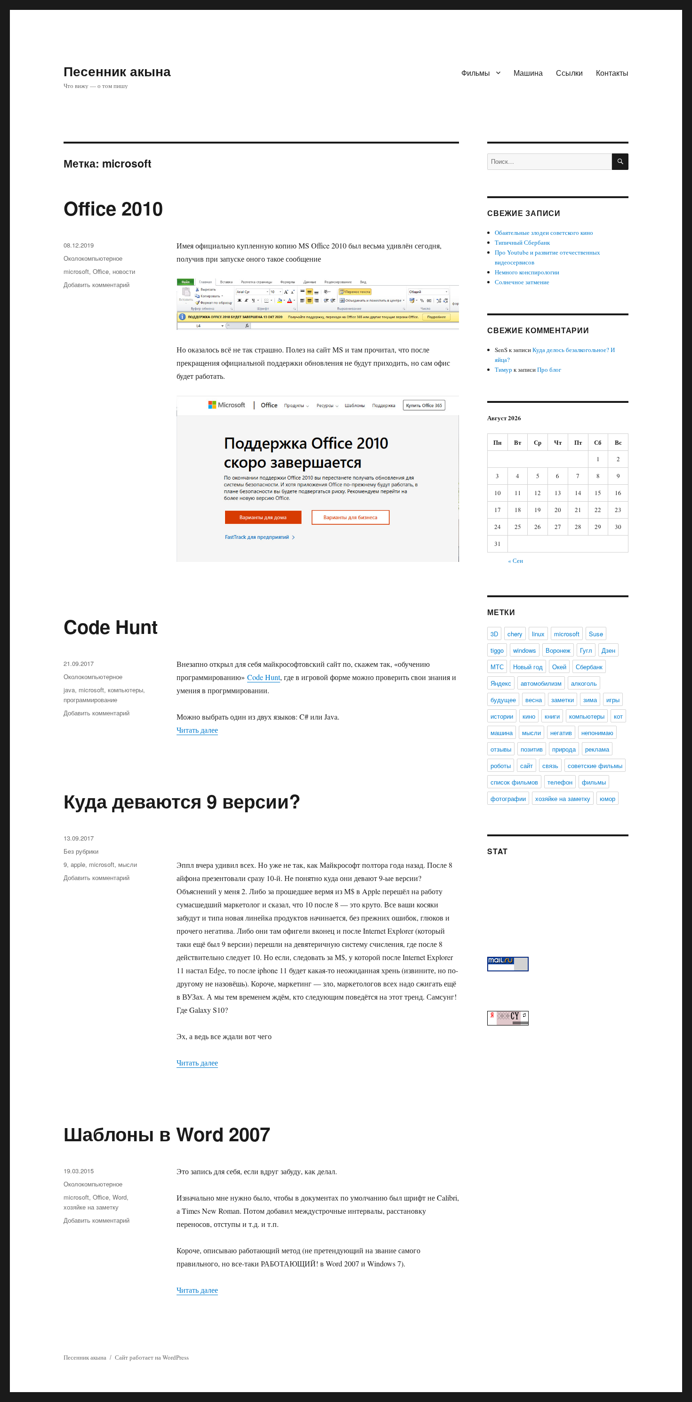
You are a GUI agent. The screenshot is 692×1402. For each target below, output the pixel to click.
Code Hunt (111, 626)
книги (552, 716)
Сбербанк (589, 666)
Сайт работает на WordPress (152, 1357)
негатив (561, 732)
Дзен (608, 650)
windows (524, 650)
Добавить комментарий (96, 284)
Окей (559, 666)
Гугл (586, 650)
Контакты (612, 72)
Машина (528, 72)
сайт (526, 765)
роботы (501, 765)
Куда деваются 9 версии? (182, 800)
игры (613, 699)
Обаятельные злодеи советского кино (544, 232)
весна (533, 699)
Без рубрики (81, 851)
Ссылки (569, 72)
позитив (532, 749)
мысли (127, 864)
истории (502, 716)
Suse (596, 633)
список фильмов (514, 781)
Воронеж (558, 650)
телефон (559, 781)
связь (550, 765)
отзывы (501, 749)
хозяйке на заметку (91, 1206)
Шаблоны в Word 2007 (167, 1133)
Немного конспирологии (527, 272)
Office (101, 271)
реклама (597, 749)
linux (538, 633)
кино (529, 716)
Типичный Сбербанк (522, 242)
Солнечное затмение (522, 282)
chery (515, 633)
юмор (607, 798)
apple (78, 864)
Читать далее (197, 730)
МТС (497, 666)
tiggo (497, 650)
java (69, 689)
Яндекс (501, 683)
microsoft (76, 271)
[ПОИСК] (620, 161)
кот (618, 716)
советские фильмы (595, 765)
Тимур (503, 369)
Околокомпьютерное (93, 258)
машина (502, 732)
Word (120, 1197)
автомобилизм (541, 683)
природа (564, 749)
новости (124, 271)
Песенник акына (117, 70)
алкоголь (584, 683)
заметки (562, 699)
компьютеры (125, 689)
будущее (503, 699)
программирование (90, 699)
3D (494, 633)
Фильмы (475, 72)
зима (590, 699)
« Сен (515, 560)
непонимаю (597, 732)
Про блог (549, 369)
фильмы (594, 781)
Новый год (528, 666)
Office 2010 (113, 207)
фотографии (508, 798)
